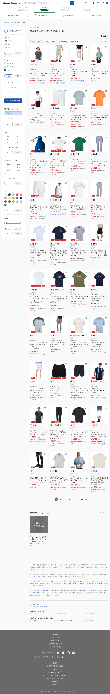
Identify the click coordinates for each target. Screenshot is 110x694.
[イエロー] (56, 154)
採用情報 (54, 684)
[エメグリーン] (71, 108)
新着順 (54, 41)
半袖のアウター (77, 590)
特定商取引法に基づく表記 (55, 666)
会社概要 (55, 681)
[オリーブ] (71, 289)
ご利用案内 (55, 634)
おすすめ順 (37, 41)
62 (82, 499)
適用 (18, 53)
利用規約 (55, 663)
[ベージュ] (96, 244)
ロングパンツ (75, 581)
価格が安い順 (63, 41)
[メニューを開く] (107, 3)
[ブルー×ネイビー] (74, 471)
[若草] (51, 471)
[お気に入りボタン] (45, 47)
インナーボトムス (81, 583)
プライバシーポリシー (53, 672)
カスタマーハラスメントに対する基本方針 (54, 675)
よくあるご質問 (55, 637)
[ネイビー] (53, 108)
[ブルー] (58, 154)
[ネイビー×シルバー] (31, 425)
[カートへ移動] (102, 3)
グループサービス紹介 (55, 647)
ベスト (40, 590)
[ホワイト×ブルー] (78, 244)
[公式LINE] (63, 657)
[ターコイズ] (56, 289)
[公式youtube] (73, 652)
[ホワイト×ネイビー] (71, 244)
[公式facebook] (63, 652)
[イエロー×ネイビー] (36, 425)
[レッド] (56, 200)
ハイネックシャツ (74, 576)
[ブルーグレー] (94, 244)
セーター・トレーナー (49, 590)
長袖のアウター (87, 590)
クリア (9, 53)
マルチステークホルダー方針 (55, 678)
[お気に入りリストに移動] (98, 3)
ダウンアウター (97, 590)
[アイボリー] (91, 471)
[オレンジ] (91, 108)
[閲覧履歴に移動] (94, 3)
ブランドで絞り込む (14, 100)
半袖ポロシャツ (81, 574)
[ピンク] (63, 289)
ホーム (4, 22)
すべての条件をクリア (13, 31)
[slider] (5, 223)
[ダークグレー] (53, 64)
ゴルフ (10, 22)
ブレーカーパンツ (101, 583)
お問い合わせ (55, 640)
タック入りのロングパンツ (96, 581)
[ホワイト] (33, 64)
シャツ (56, 576)
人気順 (46, 41)
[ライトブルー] (56, 108)
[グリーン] (71, 154)
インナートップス (70, 583)
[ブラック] (74, 64)
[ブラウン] (76, 108)
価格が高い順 (74, 41)
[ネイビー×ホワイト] (71, 471)
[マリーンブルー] (91, 64)
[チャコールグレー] (74, 244)
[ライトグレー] (71, 64)
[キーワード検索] (72, 3)
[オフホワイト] (53, 154)
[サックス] (78, 335)
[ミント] (74, 335)
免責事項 (55, 669)
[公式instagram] (68, 652)
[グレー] (31, 64)
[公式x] (58, 652)
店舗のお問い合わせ (54, 644)
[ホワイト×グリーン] (33, 425)
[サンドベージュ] (36, 64)
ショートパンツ (47, 581)
